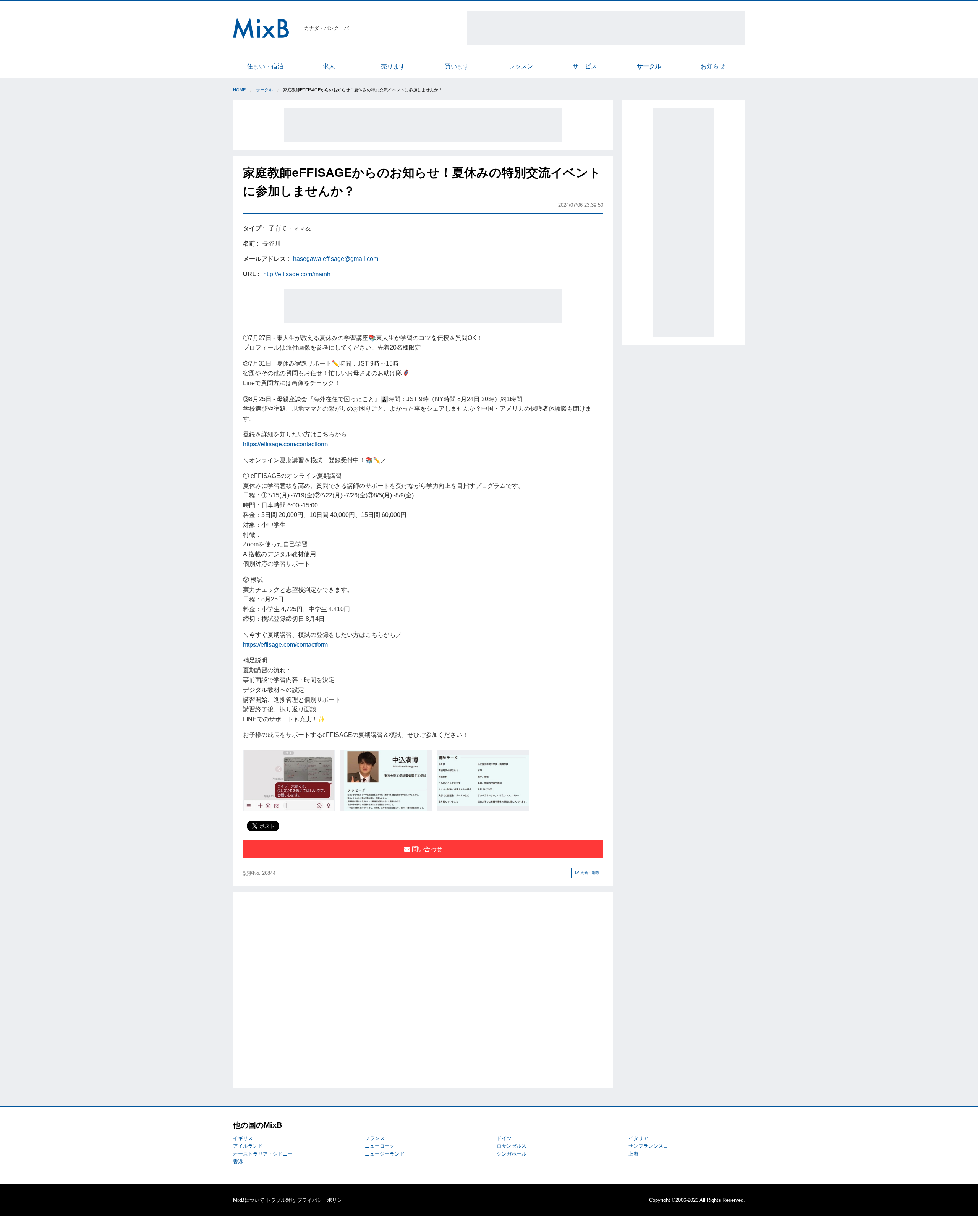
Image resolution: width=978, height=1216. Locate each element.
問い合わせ (426, 849)
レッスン (521, 66)
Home (239, 89)
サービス (585, 66)
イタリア (638, 1138)
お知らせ (713, 66)
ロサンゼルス (511, 1146)
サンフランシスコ (648, 1146)
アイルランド (248, 1146)
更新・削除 (589, 873)
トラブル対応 (281, 1200)
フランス (375, 1138)
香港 (238, 1161)
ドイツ (504, 1138)
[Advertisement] (606, 28)
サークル (649, 66)
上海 (633, 1154)
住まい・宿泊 (265, 66)
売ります (393, 66)
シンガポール (511, 1154)
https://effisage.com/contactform (285, 444)
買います (457, 66)
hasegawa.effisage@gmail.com (335, 259)
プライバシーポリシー (322, 1200)
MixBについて (248, 1200)
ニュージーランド (385, 1154)
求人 (329, 66)
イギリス (243, 1138)
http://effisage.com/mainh (296, 274)
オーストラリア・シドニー (263, 1154)
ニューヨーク (380, 1146)
